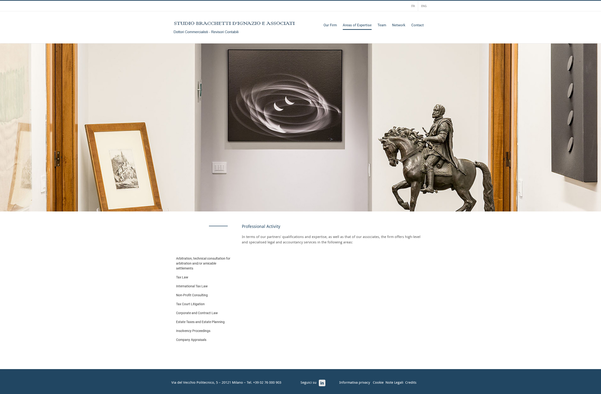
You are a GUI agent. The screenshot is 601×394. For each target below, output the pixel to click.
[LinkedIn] (322, 383)
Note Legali (394, 382)
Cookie (378, 382)
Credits (410, 382)
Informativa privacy (354, 382)
